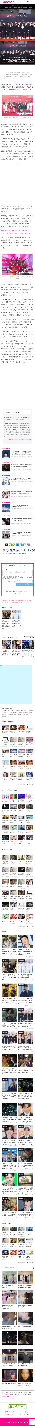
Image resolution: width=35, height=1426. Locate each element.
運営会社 (6, 1396)
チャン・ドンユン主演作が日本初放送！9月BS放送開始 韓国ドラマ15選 (25, 1165)
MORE (30, 1268)
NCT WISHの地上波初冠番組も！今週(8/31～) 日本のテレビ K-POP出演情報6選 (25, 976)
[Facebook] (17, 545)
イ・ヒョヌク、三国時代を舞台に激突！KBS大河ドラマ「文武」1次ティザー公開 (9, 1025)
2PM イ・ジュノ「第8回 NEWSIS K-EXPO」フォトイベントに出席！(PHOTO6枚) (25, 1142)
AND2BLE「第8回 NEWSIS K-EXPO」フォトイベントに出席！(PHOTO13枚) (25, 1025)
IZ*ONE (26, 84)
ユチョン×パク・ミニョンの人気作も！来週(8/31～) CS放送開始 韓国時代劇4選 (25, 1070)
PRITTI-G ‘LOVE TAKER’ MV (9, 1383)
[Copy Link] (28, 545)
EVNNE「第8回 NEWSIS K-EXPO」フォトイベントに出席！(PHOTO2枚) (9, 1048)
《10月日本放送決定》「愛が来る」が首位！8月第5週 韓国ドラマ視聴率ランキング (9, 1000)
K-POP (32, 53)
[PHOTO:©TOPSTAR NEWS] (25, 941)
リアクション (7, 602)
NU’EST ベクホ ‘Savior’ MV (25, 1346)
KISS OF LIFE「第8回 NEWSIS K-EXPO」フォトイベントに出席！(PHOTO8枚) (25, 1048)
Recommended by (22, 784)
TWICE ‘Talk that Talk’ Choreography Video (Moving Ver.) (7, 1307)
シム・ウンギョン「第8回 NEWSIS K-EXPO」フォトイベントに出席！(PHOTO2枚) (9, 1142)
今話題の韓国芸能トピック (16, 602)
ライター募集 (9, 1414)
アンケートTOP (28, 637)
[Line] (10, 545)
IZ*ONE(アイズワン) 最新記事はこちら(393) (19, 439)
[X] (7, 545)
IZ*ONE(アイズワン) (20, 600)
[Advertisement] (17, 183)
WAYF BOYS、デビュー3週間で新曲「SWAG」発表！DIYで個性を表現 (9, 1119)
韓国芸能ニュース (6, 600)
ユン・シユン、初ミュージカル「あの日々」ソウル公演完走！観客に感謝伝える (9, 1214)
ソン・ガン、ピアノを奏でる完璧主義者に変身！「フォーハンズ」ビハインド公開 (25, 1214)
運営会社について (9, 1412)
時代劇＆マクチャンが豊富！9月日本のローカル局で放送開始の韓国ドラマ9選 (9, 951)
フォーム (28, 714)
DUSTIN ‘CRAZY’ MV (7, 1346)
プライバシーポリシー (26, 1414)
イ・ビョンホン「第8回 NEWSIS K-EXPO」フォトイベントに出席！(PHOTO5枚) (25, 1119)
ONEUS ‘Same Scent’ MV (24, 1326)
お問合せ (25, 1412)
